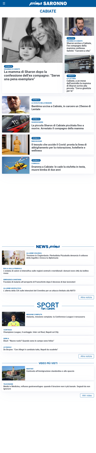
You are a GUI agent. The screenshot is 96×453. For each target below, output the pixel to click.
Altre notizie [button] (86, 297)
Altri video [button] (87, 395)
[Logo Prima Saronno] (48, 3)
